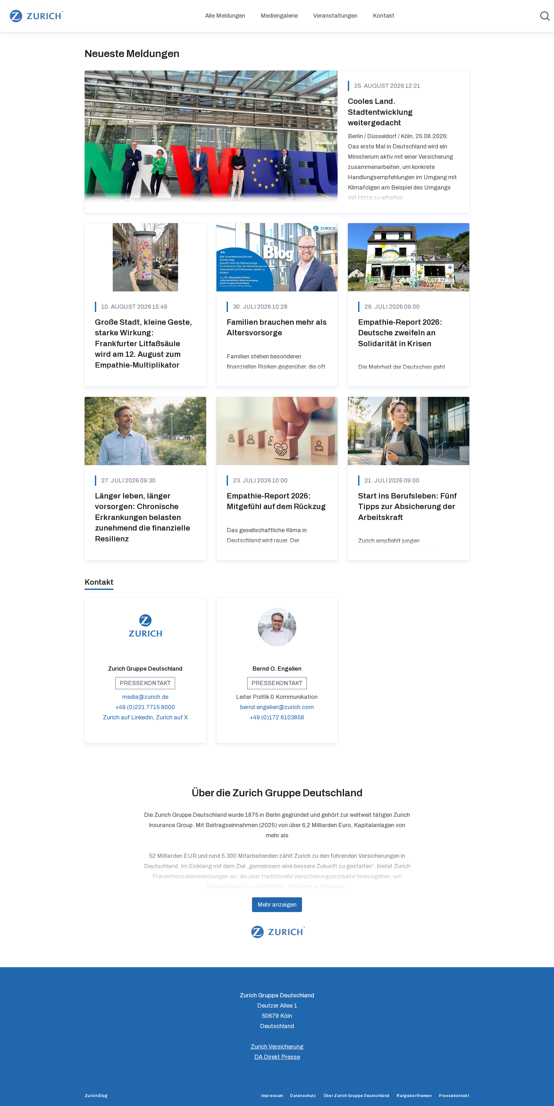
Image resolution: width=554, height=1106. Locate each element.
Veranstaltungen (335, 16)
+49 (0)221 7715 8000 (145, 707)
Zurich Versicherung (277, 1046)
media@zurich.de (145, 697)
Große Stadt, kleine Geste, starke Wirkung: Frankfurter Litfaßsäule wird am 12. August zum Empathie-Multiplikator (143, 343)
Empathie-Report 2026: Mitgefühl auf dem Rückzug (276, 501)
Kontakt (383, 16)
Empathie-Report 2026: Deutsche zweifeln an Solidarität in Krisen (400, 333)
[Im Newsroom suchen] (545, 16)
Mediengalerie (279, 16)
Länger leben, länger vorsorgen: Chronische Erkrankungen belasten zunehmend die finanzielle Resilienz (142, 517)
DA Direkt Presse (277, 1057)
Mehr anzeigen (277, 904)
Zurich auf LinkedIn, (129, 717)
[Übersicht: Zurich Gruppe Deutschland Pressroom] (35, 16)
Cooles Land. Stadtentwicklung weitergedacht (380, 112)
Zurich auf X (172, 717)
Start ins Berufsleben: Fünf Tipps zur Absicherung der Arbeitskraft (407, 507)
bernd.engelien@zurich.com (277, 707)
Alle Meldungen (225, 16)
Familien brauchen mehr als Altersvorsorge (277, 327)
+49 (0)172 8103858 (277, 717)
